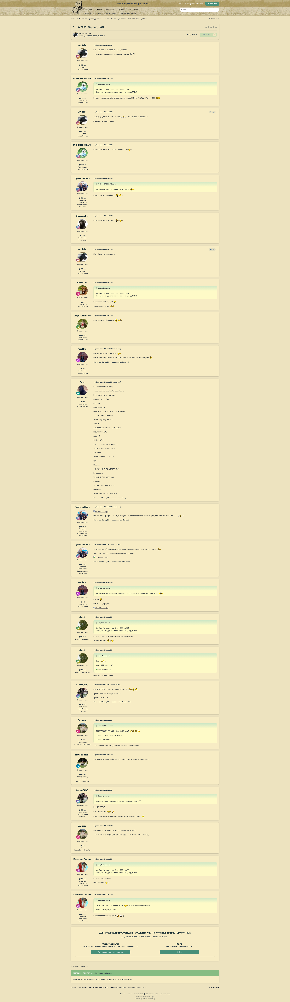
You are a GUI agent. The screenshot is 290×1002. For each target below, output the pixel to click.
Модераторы (111, 13)
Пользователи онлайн (128, 13)
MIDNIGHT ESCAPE (82, 78)
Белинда (82, 720)
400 (83, 740)
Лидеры (122, 10)
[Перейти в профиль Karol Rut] (82, 357)
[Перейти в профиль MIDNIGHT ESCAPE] (82, 86)
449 (83, 369)
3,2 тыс (83, 65)
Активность (110, 10)
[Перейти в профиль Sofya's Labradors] (82, 324)
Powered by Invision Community (145, 999)
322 (83, 302)
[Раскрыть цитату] (97, 84)
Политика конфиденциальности (146, 994)
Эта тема (208, 10)
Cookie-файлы (165, 994)
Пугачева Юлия (82, 178)
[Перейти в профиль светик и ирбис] (82, 763)
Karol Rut (82, 349)
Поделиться (192, 35)
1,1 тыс (83, 774)
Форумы (88, 13)
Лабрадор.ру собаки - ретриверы (133, 3)
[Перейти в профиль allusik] (82, 625)
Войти (179, 952)
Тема (129, 994)
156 (83, 402)
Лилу (82, 382)
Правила (98, 13)
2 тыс (83, 236)
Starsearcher (82, 216)
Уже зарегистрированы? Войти (190, 4)
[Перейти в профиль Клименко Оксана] (82, 867)
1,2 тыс (83, 335)
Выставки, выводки (97, 36)
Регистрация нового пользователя (110, 952)
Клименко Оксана (82, 859)
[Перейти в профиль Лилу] (82, 390)
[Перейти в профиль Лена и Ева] (82, 290)
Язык (122, 994)
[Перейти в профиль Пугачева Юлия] (82, 186)
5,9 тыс (83, 704)
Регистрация (212, 4)
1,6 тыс (83, 198)
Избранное (133, 10)
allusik (82, 617)
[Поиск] (216, 10)
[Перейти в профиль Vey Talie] (75, 34)
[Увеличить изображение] (158, 98)
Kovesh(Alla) (82, 685)
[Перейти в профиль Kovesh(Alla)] (82, 693)
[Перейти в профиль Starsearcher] (82, 224)
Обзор (99, 10)
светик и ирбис (82, 755)
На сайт (89, 10)
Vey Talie (87, 33)
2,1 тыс (83, 98)
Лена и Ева (82, 282)
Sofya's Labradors (82, 316)
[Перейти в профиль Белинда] (82, 728)
